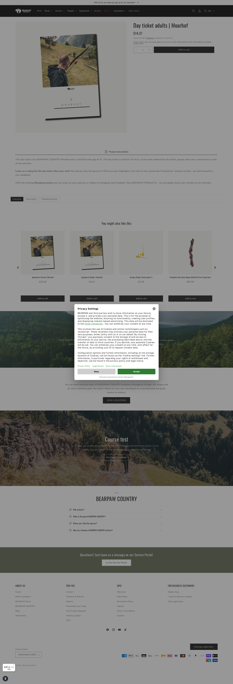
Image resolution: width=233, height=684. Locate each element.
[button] (5, 678)
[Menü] (13, 665)
